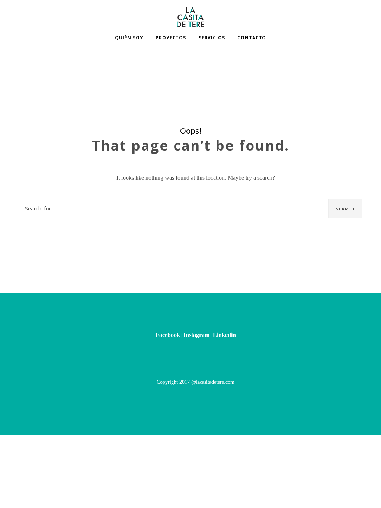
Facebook (168, 335)
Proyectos (171, 38)
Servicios (212, 38)
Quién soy (129, 38)
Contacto (251, 38)
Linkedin (224, 335)
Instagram (196, 335)
